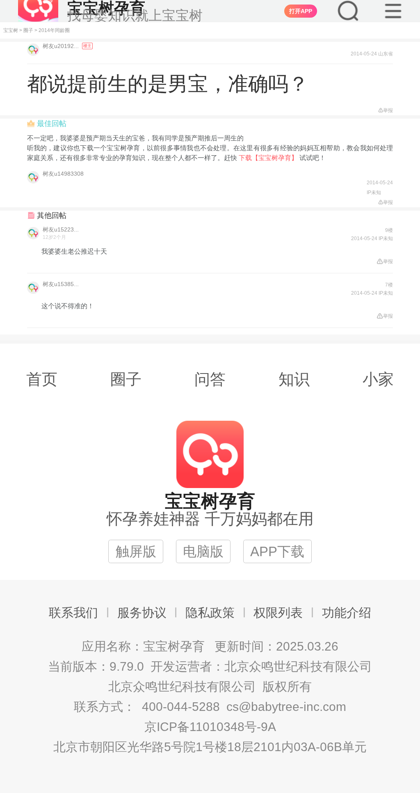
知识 (294, 379)
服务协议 (142, 612)
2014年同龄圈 (54, 30)
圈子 (28, 30)
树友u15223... (61, 229)
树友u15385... (61, 284)
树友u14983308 (63, 173)
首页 (41, 379)
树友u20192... (61, 46)
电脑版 (203, 551)
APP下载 (277, 551)
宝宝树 (10, 30)
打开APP (300, 11)
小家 (378, 379)
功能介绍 (346, 612)
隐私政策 (210, 612)
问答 (210, 379)
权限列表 (278, 612)
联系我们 (73, 612)
